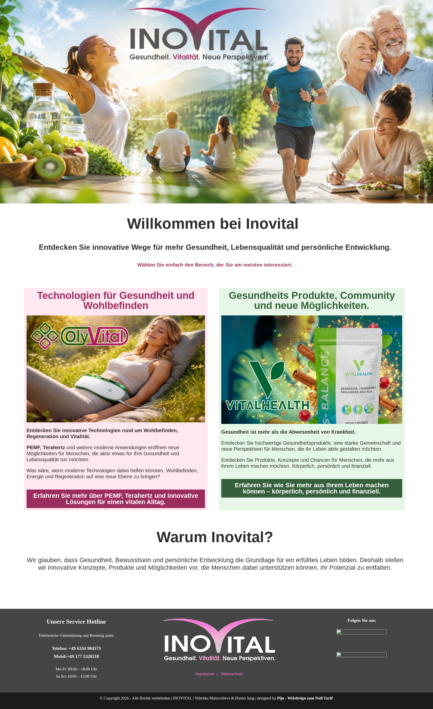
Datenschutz (232, 673)
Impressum (205, 673)
